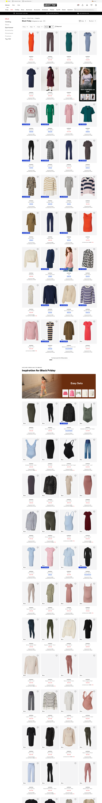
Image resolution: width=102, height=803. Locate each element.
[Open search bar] (75, 9)
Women (7, 5)
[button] (82, 21)
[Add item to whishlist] (38, 33)
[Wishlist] (91, 5)
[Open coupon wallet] (78, 5)
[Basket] (96, 5)
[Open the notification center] (87, 5)
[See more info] (31, 64)
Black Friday (30, 18)
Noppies (37, 18)
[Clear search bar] (96, 9)
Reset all (59, 26)
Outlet (9, 1)
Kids (19, 5)
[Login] (83, 5)
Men (13, 5)
